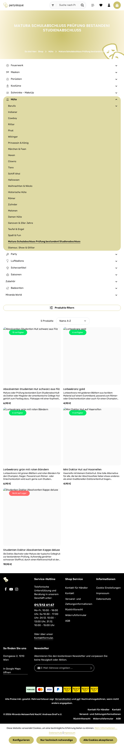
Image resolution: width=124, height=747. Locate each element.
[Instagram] (16, 590)
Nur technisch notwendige (56, 740)
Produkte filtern (64, 307)
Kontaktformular (43, 637)
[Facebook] (6, 590)
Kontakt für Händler (76, 587)
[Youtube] (11, 590)
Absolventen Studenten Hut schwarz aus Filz (31, 389)
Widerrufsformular (75, 615)
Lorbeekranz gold (74, 389)
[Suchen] (82, 5)
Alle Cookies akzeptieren (98, 740)
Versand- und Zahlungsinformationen (78, 601)
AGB (67, 620)
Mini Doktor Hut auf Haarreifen (82, 469)
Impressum (102, 593)
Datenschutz (103, 599)
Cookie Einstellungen (108, 587)
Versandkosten (63, 699)
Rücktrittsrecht (74, 609)
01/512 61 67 (44, 605)
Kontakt (69, 593)
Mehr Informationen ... (106, 728)
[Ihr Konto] (109, 5)
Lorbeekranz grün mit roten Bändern (26, 469)
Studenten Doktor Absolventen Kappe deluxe (31, 549)
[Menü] (93, 5)
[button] (116, 65)
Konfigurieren (21, 740)
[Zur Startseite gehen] (13, 5)
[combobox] (67, 5)
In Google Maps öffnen (12, 670)
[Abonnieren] (91, 668)
